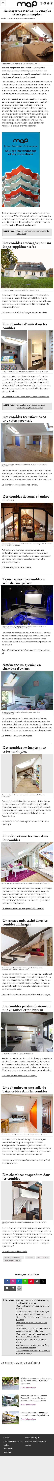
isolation (42, 108)
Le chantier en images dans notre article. (20, 485)
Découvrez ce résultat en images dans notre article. (24, 312)
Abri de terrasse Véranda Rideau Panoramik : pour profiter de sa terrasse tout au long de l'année (34, 1397)
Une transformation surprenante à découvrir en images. (26, 994)
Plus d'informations (28, 1387)
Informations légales (32, 1438)
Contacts (7, 1438)
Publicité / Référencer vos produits (13, 1443)
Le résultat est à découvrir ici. (14, 1252)
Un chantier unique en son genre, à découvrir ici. (23, 909)
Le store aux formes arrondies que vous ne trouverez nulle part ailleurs (35, 1413)
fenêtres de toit (36, 111)
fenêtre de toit (43, 1257)
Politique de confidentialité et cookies (35, 1443)
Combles (30, 1257)
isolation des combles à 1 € (30, 117)
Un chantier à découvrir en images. (17, 736)
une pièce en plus (25, 90)
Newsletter (7, 1452)
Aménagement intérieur (13, 1257)
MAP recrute (8, 1449)
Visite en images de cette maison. (17, 567)
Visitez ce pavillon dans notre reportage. (19, 1076)
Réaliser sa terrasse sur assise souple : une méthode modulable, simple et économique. (36, 1380)
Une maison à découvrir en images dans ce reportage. (25, 397)
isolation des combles (12, 1261)
